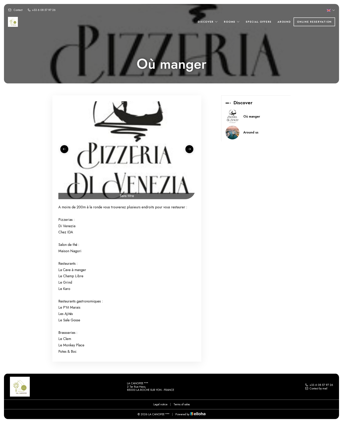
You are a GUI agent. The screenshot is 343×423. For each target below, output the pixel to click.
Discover (206, 22)
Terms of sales (181, 404)
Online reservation (314, 22)
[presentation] (64, 149)
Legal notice (160, 404)
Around (284, 22)
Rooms (230, 22)
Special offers (259, 22)
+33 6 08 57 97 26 (321, 385)
